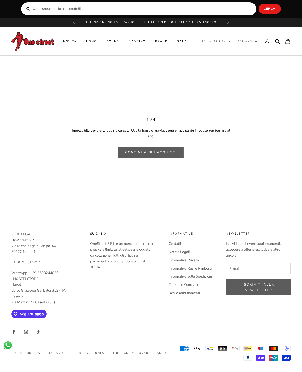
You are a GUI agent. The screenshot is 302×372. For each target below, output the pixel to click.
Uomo (91, 41)
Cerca (270, 9)
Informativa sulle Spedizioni (190, 276)
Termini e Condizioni (184, 284)
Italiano (244, 41)
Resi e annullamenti (184, 293)
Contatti (175, 243)
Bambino (137, 41)
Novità (70, 41)
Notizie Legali (179, 251)
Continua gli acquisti (151, 152)
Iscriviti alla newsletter (258, 287)
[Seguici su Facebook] (13, 332)
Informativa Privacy (184, 260)
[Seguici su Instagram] (26, 332)
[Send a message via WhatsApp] (7, 345)
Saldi (182, 41)
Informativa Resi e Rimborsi (190, 268)
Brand (161, 41)
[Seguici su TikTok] (38, 332)
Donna (113, 41)
